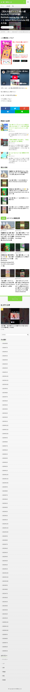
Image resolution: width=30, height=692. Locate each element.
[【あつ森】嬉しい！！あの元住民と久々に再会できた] (4, 201)
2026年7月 (5, 347)
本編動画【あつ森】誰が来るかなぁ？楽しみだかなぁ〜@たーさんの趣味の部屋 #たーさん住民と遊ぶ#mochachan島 (19, 173)
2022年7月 (5, 544)
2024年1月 (5, 470)
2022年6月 (5, 548)
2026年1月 (5, 372)
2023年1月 (5, 519)
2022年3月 (5, 560)
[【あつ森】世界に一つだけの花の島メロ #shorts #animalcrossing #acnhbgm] (4, 183)
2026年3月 (5, 364)
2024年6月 (5, 450)
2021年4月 (5, 605)
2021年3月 (5, 610)
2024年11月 (5, 429)
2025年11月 (5, 380)
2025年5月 (5, 405)
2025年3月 (5, 413)
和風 (3, 675)
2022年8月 (5, 540)
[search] (28, 334)
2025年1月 (5, 421)
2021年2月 (5, 614)
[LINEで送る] (22, 111)
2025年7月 (5, 396)
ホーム (2, 6)
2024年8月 (5, 441)
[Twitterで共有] (15, 108)
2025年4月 (5, 409)
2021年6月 (5, 597)
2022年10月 (5, 532)
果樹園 (4, 680)
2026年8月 (5, 343)
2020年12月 (5, 622)
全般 (11, 27)
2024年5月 (5, 454)
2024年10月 (5, 433)
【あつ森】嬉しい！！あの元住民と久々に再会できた (22, 256)
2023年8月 (5, 491)
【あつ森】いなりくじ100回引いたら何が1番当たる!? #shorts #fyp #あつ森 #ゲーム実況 (19, 208)
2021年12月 (5, 573)
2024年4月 (5, 458)
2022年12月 (5, 523)
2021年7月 (5, 593)
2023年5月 (5, 503)
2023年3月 (5, 511)
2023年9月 (5, 487)
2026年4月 (5, 359)
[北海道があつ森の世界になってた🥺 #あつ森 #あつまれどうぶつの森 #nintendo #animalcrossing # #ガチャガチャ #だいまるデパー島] (4, 192)
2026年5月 (5, 355)
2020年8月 (5, 638)
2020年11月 (5, 626)
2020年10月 (5, 630)
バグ (3, 663)
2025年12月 (5, 376)
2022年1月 (5, 569)
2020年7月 (5, 642)
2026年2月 (5, 368)
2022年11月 (5, 528)
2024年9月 (5, 437)
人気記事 (8, 6)
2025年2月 (5, 417)
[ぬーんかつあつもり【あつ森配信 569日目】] (4, 155)
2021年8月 (5, 589)
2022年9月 (5, 536)
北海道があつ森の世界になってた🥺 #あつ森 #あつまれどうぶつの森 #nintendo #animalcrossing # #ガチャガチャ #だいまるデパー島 (7, 260)
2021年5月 (5, 601)
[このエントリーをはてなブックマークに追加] (8, 111)
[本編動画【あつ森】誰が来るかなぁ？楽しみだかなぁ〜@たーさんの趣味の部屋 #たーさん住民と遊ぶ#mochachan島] (4, 174)
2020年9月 (5, 634)
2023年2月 (5, 515)
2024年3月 (5, 462)
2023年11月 (5, 478)
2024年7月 (5, 446)
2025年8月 (5, 392)
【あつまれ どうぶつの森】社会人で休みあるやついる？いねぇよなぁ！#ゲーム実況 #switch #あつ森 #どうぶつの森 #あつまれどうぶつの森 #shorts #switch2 (22, 286)
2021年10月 (5, 581)
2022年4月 (5, 556)
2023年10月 (5, 482)
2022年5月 (5, 552)
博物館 (4, 671)
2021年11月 (5, 577)
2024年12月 (5, 425)
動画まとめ (19, 688)
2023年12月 (5, 474)
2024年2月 (5, 466)
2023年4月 (5, 507)
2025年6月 (5, 400)
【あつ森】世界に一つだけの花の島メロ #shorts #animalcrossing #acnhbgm (22, 235)
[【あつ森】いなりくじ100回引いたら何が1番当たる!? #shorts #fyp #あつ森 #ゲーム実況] (4, 209)
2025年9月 (5, 388)
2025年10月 (5, 384)
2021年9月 (5, 585)
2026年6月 (5, 351)
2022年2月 (5, 564)
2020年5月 (5, 651)
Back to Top (15, 299)
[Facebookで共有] (5, 108)
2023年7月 (5, 495)
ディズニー (5, 659)
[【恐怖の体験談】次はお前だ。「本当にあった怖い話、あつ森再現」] (4, 142)
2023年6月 (5, 499)
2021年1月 (5, 618)
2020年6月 (5, 646)
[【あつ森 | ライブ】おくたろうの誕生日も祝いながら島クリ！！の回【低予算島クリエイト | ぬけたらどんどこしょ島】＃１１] (4, 127)
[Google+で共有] (24, 108)
